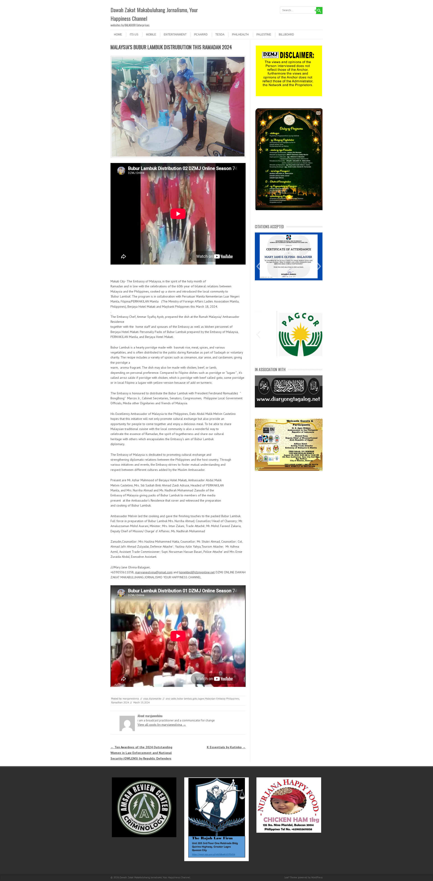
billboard (286, 34)
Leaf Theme (290, 877)
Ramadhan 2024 (120, 702)
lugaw (201, 698)
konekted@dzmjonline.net (197, 572)
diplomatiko (155, 698)
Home (118, 34)
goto (195, 698)
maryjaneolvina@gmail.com (154, 572)
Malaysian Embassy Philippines (222, 698)
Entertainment (175, 34)
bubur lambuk (184, 698)
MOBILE (151, 34)
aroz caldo (171, 698)
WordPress (316, 877)
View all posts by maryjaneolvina (162, 725)
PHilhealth (240, 34)
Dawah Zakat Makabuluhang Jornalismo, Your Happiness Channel (154, 14)
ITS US (134, 34)
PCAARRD (201, 34)
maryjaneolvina (131, 698)
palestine (263, 34)
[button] (258, 266)
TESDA (219, 34)
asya (145, 698)
